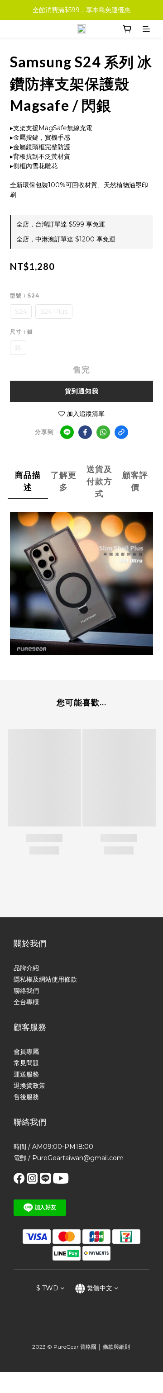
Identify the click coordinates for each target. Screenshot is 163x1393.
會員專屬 (26, 1052)
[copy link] (121, 432)
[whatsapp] (103, 432)
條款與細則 (116, 1346)
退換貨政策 (29, 1085)
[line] (67, 432)
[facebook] (85, 432)
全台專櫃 (26, 1002)
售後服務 (26, 1097)
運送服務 (26, 1074)
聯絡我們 (26, 991)
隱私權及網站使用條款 (45, 979)
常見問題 (26, 1063)
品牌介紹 (26, 968)
